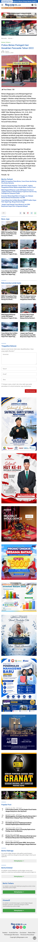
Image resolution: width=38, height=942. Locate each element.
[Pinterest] (17, 927)
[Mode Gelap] (32, 4)
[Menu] (2, 4)
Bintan (3, 42)
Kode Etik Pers (13, 932)
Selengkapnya (18, 861)
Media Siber (31, 932)
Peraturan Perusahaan (27, 934)
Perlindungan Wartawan (11, 934)
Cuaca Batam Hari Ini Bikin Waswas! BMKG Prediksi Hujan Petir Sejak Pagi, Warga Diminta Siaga (18, 201)
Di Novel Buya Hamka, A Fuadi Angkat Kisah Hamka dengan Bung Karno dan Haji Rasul (21, 810)
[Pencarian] (35, 4)
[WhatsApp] (24, 927)
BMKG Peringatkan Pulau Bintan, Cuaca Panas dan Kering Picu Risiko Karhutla (18, 182)
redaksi (7, 51)
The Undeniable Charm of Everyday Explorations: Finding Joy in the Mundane (20, 830)
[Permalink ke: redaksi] (2, 52)
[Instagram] (20, 927)
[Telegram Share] (31, 213)
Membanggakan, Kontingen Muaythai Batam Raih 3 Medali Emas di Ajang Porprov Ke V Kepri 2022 (21, 817)
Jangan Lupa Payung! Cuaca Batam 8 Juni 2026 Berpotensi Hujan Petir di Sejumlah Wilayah (15, 205)
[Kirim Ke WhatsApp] (35, 213)
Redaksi (4, 932)
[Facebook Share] (20, 213)
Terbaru (8, 42)
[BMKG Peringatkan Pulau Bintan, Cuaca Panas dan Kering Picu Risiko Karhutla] (9, 225)
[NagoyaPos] (13, 4)
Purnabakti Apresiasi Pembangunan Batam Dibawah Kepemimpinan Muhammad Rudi (19, 823)
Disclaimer (23, 932)
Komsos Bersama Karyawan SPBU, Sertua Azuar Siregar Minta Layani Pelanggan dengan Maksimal (21, 843)
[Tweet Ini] (24, 213)
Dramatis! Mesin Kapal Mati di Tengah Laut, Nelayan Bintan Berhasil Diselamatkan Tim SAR (17, 196)
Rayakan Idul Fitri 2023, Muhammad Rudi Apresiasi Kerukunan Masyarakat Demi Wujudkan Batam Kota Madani (21, 837)
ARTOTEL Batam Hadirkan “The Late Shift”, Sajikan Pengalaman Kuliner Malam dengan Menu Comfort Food (18, 186)
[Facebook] (14, 927)
